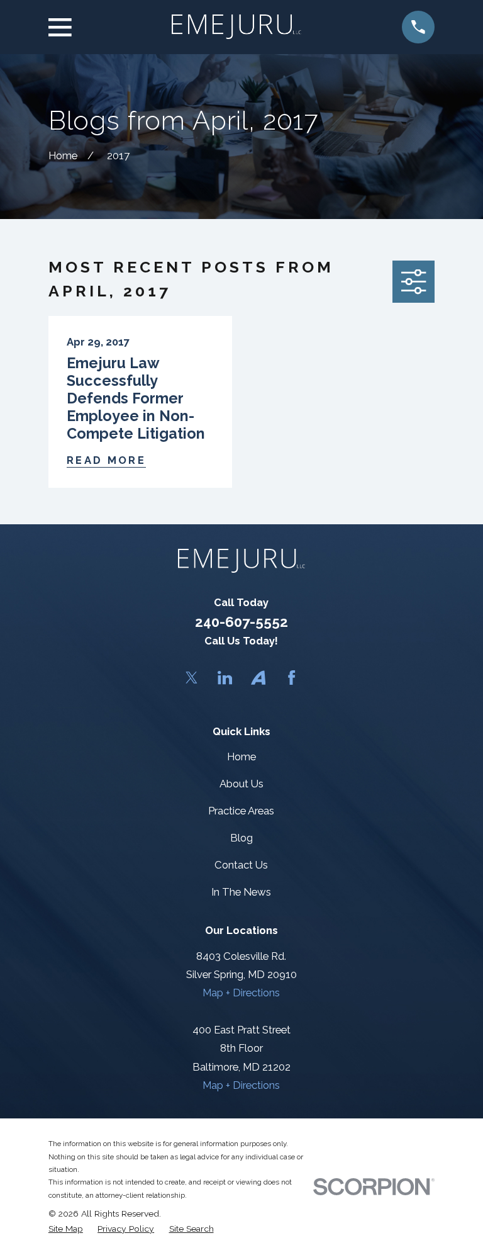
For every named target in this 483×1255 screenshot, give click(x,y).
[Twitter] (191, 677)
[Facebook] (291, 677)
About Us (241, 783)
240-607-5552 (241, 622)
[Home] (236, 26)
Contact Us (241, 864)
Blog (241, 837)
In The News (241, 892)
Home (241, 756)
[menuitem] (65, 1228)
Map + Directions (241, 992)
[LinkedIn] (225, 677)
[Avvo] (258, 677)
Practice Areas (241, 810)
